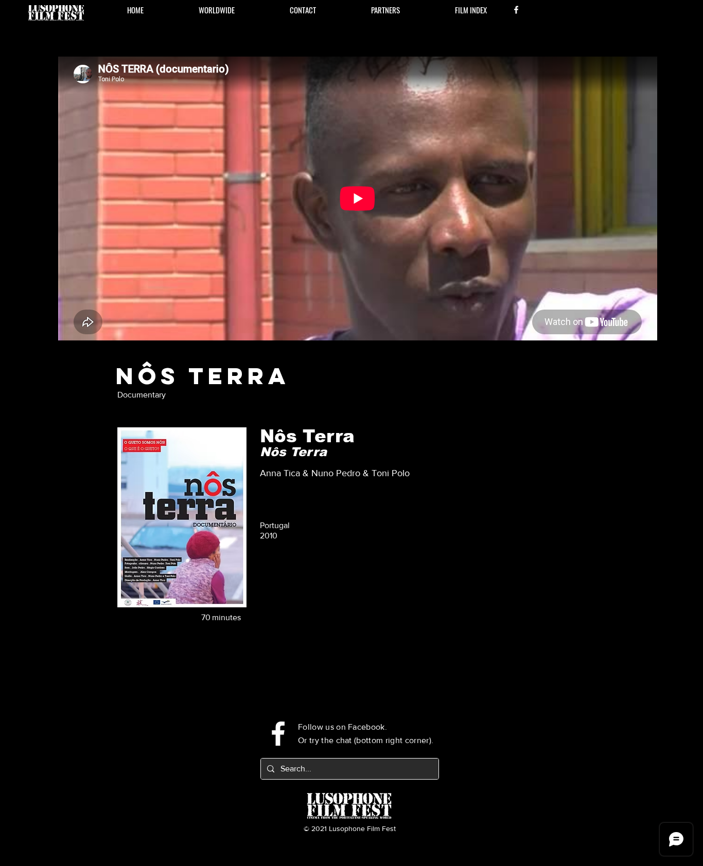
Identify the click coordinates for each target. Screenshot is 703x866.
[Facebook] (516, 10)
